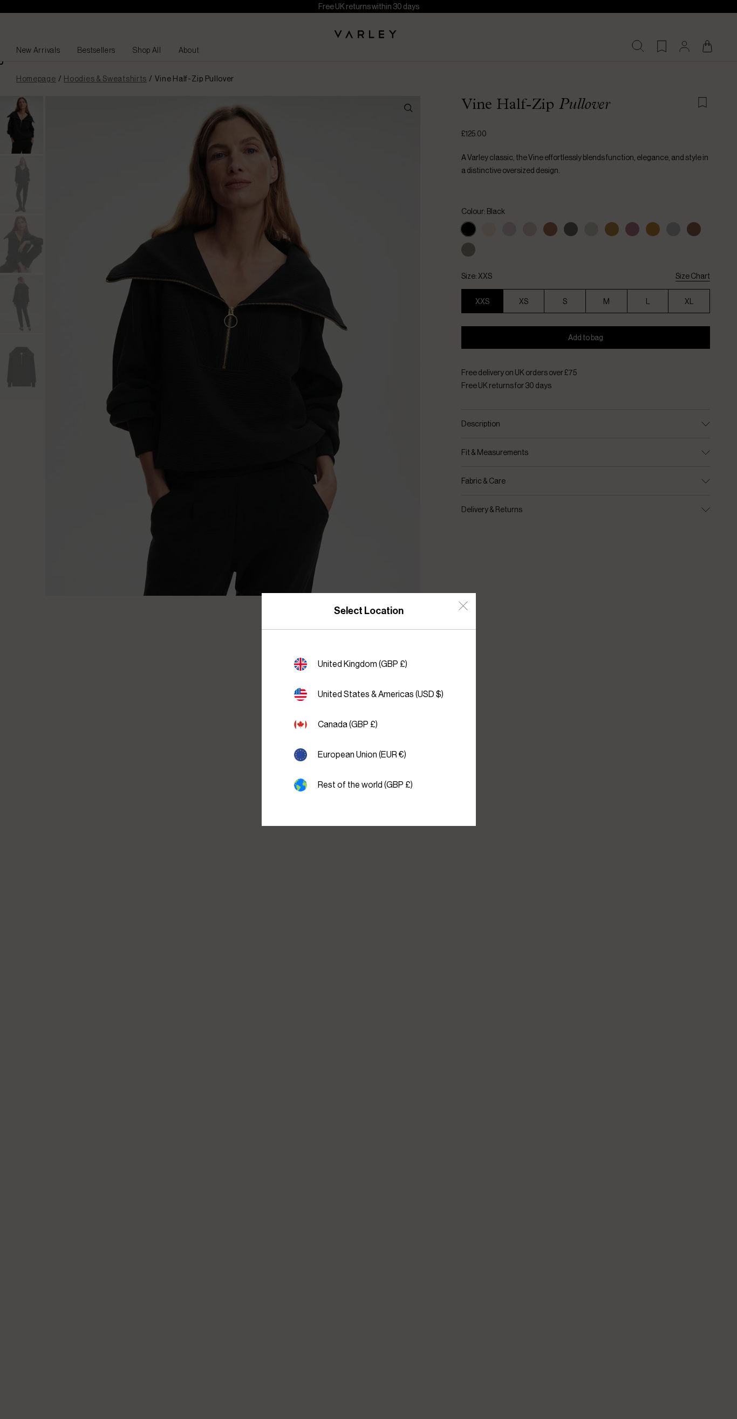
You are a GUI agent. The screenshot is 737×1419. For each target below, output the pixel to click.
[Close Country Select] (463, 605)
